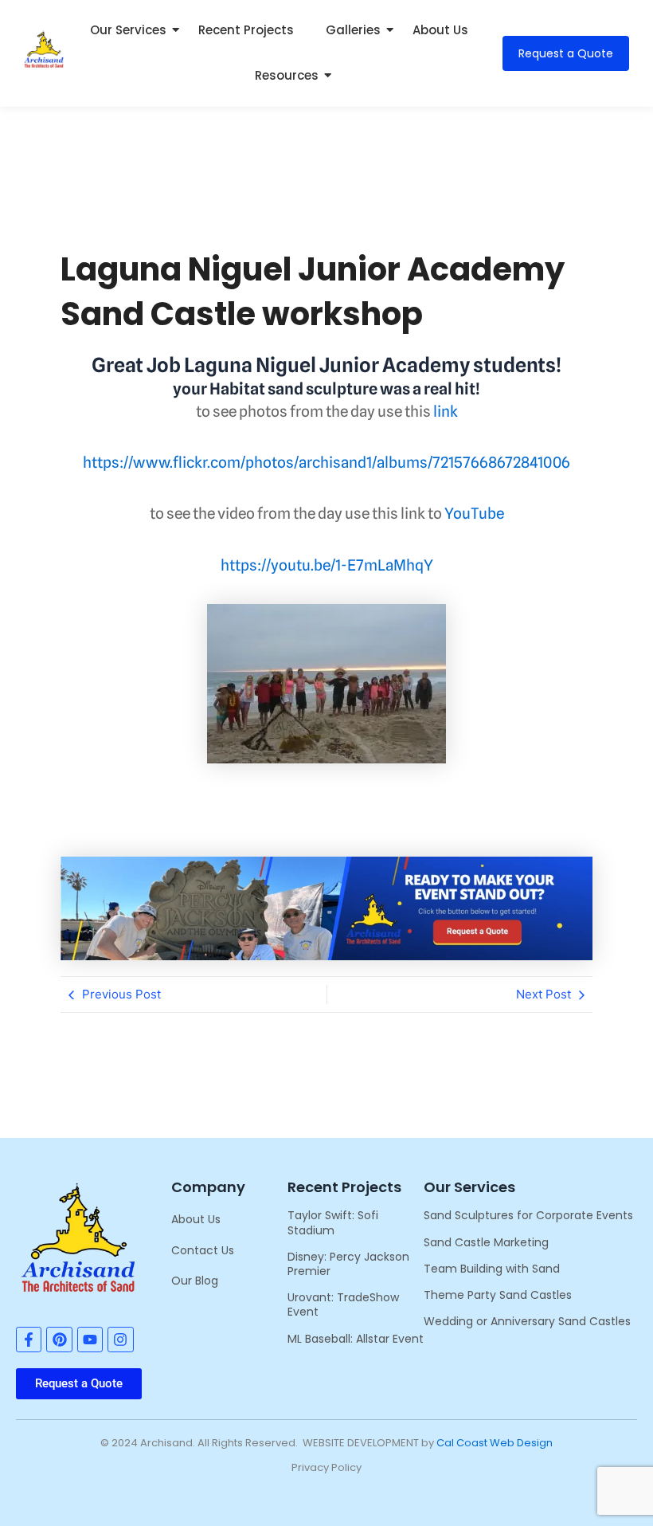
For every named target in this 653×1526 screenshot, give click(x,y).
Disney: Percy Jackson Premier (348, 1264)
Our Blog (194, 1281)
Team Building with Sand (492, 1269)
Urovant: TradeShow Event (343, 1304)
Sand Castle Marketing (486, 1242)
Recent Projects (246, 30)
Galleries (353, 30)
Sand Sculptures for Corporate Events (528, 1215)
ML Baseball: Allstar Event (355, 1339)
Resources (287, 75)
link (445, 411)
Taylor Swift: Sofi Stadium (332, 1222)
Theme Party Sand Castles (498, 1295)
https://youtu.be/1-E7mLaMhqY (327, 565)
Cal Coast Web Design (494, 1442)
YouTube (474, 513)
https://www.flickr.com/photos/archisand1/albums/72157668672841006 (326, 462)
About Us (440, 30)
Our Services (128, 30)
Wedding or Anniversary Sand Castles (527, 1321)
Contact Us (202, 1250)
